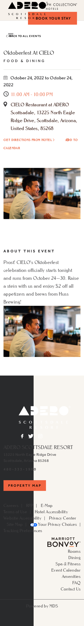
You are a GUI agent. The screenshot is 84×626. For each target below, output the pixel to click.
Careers (11, 505)
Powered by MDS (42, 606)
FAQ (76, 582)
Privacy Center (62, 518)
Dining (74, 557)
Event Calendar (65, 570)
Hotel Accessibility (51, 511)
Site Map (15, 524)
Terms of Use (15, 511)
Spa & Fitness (68, 563)
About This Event (29, 251)
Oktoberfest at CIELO (29, 52)
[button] (52, 18)
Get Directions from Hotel (28, 140)
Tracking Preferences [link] (23, 530)
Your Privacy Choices (57, 524)
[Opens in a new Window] (63, 542)
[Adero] (45, 417)
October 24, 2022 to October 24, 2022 (38, 81)
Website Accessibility (22, 518)
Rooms (74, 551)
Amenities (71, 576)
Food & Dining (24, 61)
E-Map (46, 505)
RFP (29, 505)
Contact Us (70, 589)
